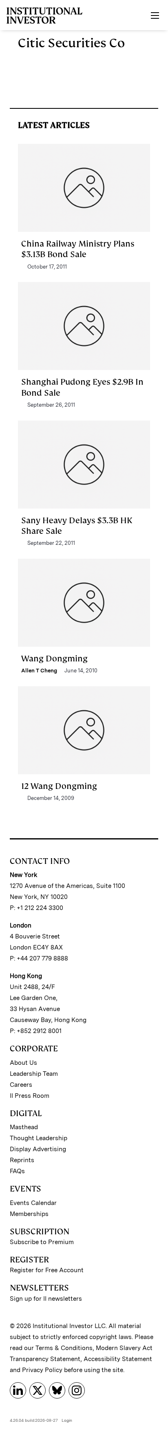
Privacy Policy (42, 1370)
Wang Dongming (54, 658)
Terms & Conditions (64, 1348)
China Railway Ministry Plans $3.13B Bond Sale (77, 249)
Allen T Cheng (39, 670)
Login (67, 1420)
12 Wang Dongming (59, 786)
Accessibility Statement (118, 1359)
